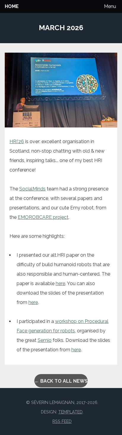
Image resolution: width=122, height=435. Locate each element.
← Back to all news (61, 381)
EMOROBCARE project (43, 217)
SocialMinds (32, 189)
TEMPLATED (70, 411)
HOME (12, 6)
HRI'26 (16, 141)
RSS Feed (62, 421)
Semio (45, 340)
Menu (110, 6)
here (60, 283)
